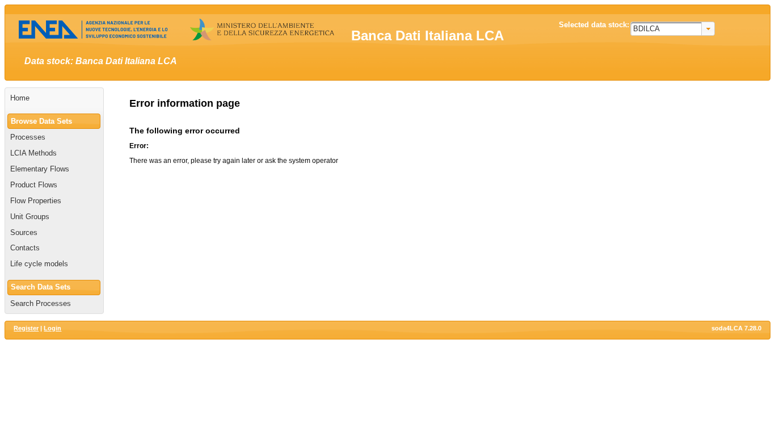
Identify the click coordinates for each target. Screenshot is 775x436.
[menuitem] (54, 98)
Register (26, 328)
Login (52, 328)
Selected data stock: (594, 24)
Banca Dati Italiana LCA (427, 35)
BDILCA (646, 28)
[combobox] (672, 29)
